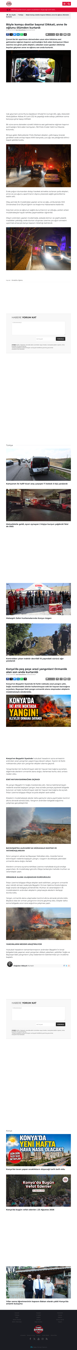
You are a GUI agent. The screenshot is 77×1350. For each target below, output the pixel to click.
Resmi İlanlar (17, 1319)
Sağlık (38, 1317)
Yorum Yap (51, 34)
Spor (16, 1317)
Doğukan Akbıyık (20, 966)
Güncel (17, 1313)
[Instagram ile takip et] (69, 966)
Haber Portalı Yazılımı (40, 1347)
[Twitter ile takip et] (66, 966)
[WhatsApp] (21, 34)
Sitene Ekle (54, 1335)
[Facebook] (7, 34)
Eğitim (60, 1317)
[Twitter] (11, 34)
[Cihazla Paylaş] (25, 34)
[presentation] (7, 10)
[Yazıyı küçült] (61, 34)
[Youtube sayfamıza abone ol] (38, 1339)
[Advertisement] (38, 97)
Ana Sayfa (12, 15)
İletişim (38, 1335)
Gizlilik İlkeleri (45, 1335)
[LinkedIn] (18, 34)
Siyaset (38, 1313)
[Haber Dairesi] (9, 3)
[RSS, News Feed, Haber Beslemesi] (47, 1339)
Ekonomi (60, 1313)
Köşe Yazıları (38, 1322)
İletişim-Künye (31, 1335)
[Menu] (64, 4)
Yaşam (60, 1322)
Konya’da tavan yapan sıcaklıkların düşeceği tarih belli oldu (35, 10)
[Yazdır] (68, 34)
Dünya (38, 1319)
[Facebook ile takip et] (64, 966)
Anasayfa (23, 1335)
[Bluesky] (14, 34)
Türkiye (20, 15)
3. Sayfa (38, 1315)
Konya (60, 1315)
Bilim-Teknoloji (17, 1322)
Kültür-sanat (60, 1319)
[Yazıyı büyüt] (57, 34)
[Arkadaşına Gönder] (64, 34)
